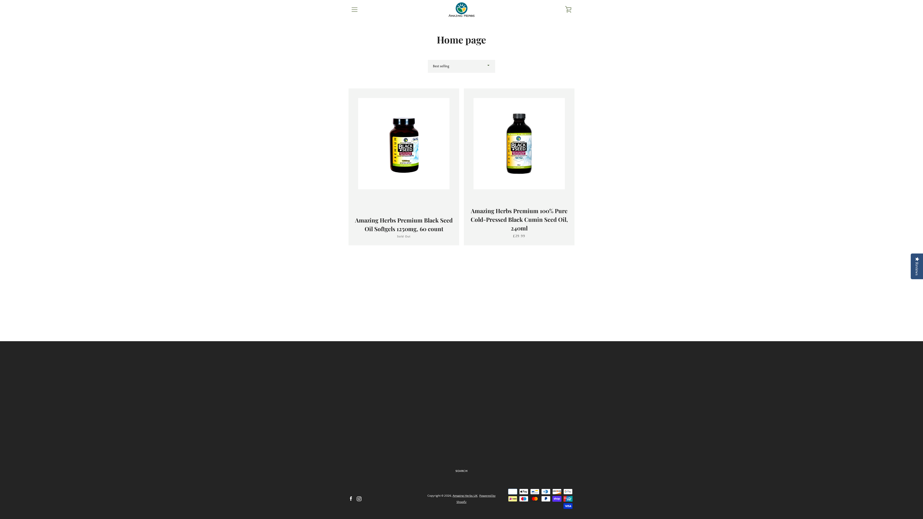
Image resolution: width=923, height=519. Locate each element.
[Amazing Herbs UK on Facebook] (351, 498)
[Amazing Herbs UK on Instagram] (359, 498)
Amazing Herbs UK (465, 495)
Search (461, 471)
